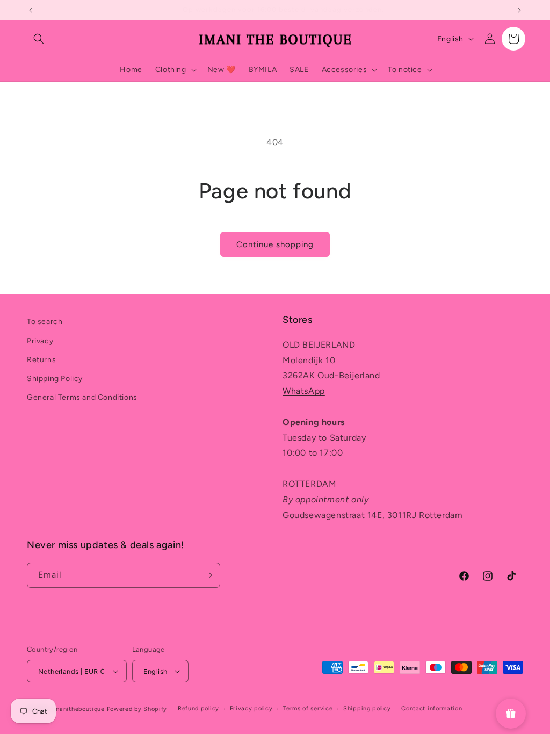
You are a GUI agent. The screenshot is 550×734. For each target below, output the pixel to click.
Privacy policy (251, 708)
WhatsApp (304, 391)
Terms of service (307, 708)
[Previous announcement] (30, 10)
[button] (38, 39)
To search (44, 321)
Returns (41, 359)
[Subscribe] (208, 575)
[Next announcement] (519, 10)
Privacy (40, 341)
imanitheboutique (79, 709)
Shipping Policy (55, 378)
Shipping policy (367, 708)
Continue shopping (275, 244)
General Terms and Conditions (82, 397)
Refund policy (198, 708)
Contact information (431, 708)
